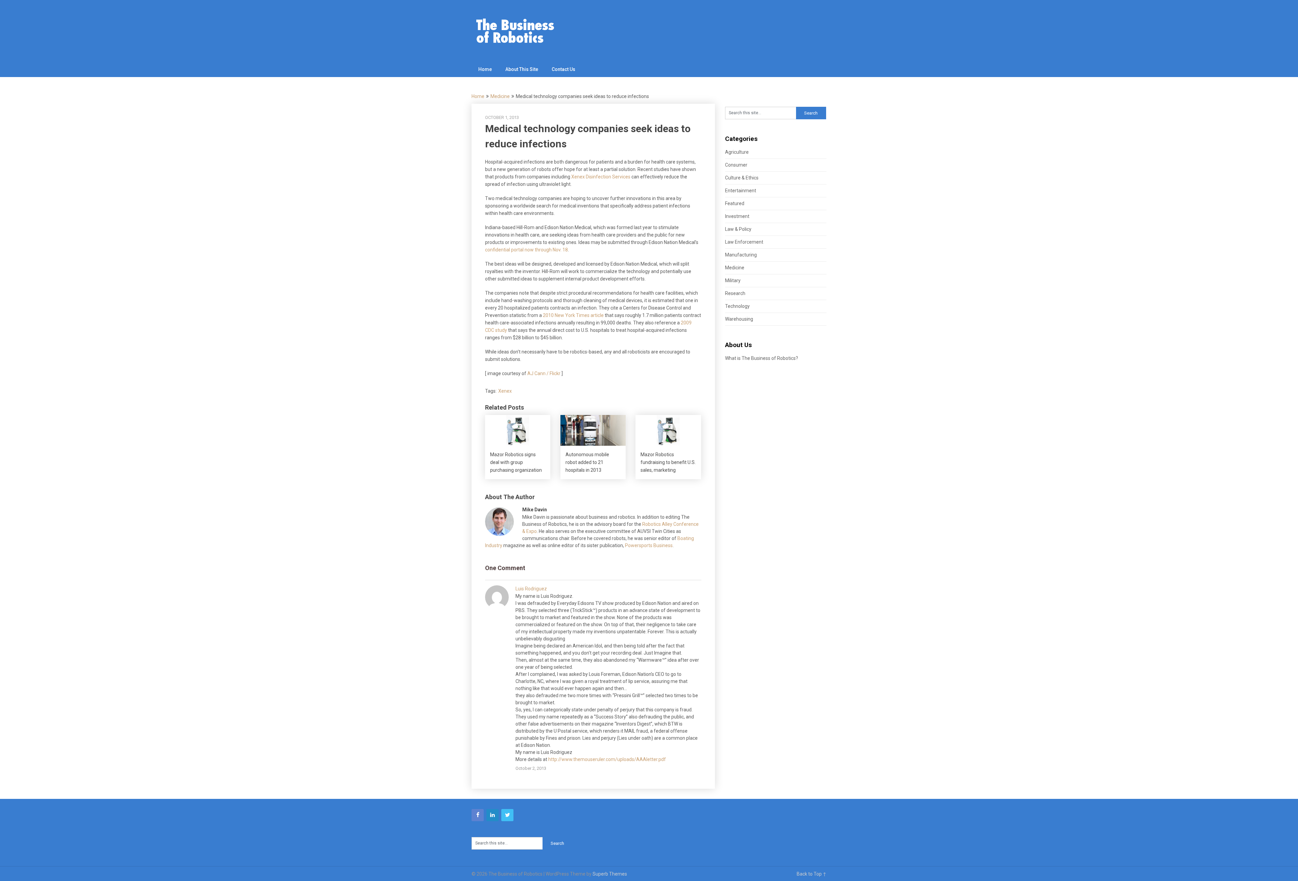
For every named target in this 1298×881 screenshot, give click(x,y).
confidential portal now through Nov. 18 (526, 249)
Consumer (736, 165)
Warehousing (739, 319)
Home (485, 69)
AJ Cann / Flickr (543, 373)
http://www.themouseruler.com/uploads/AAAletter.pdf (607, 759)
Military (733, 280)
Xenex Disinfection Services (600, 176)
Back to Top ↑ (811, 874)
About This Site (521, 69)
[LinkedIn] (492, 815)
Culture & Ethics (742, 177)
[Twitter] (507, 815)
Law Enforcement (744, 242)
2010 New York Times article (573, 315)
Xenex (505, 391)
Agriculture (737, 152)
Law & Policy (738, 229)
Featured (734, 203)
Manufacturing (741, 255)
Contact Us (563, 69)
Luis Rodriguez (531, 588)
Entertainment (740, 190)
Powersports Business (649, 545)
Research (735, 293)
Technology (737, 306)
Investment (737, 216)
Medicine (500, 96)
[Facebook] (478, 815)
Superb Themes (610, 874)
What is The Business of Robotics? (761, 358)
